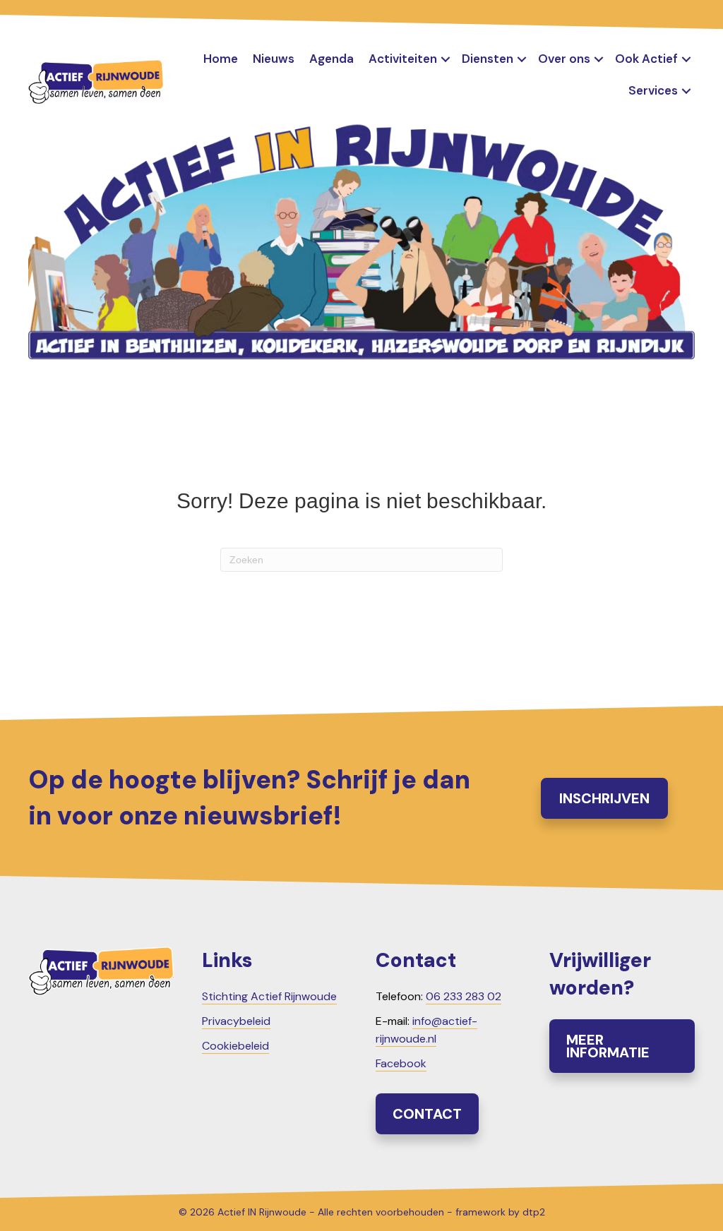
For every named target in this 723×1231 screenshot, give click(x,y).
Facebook (401, 1063)
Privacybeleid (236, 1021)
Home (220, 58)
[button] (445, 59)
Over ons (564, 58)
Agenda (331, 58)
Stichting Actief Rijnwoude (269, 996)
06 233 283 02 (463, 996)
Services (653, 90)
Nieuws (273, 58)
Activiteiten (403, 58)
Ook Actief (646, 58)
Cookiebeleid (235, 1045)
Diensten (487, 58)
